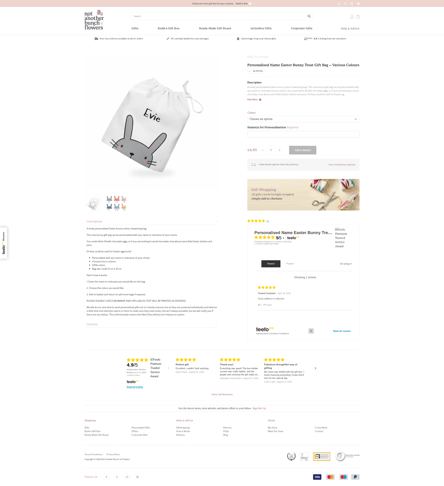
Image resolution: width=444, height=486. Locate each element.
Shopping (90, 420)
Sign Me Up (259, 408)
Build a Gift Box (169, 28)
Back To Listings (257, 56)
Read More (252, 99)
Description (94, 221)
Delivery (92, 324)
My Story (272, 427)
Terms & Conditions (93, 454)
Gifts (135, 28)
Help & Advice (350, 28)
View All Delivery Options (341, 165)
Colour (251, 112)
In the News (321, 427)
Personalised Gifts (140, 427)
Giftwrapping (183, 427)
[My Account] (352, 17)
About (271, 420)
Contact (319, 431)
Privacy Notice (113, 454)
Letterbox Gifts (261, 28)
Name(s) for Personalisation (272, 127)
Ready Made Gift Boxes (96, 435)
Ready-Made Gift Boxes (215, 28)
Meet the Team (275, 431)
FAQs (226, 431)
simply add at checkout (266, 198)
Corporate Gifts (301, 28)
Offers (134, 431)
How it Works (183, 431)
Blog (225, 435)
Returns (227, 427)
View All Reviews (222, 394)
